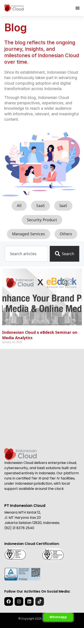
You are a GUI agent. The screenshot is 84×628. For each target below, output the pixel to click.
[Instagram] (19, 601)
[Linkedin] (29, 601)
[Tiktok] (39, 601)
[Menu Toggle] (77, 8)
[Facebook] (8, 601)
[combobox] (26, 254)
